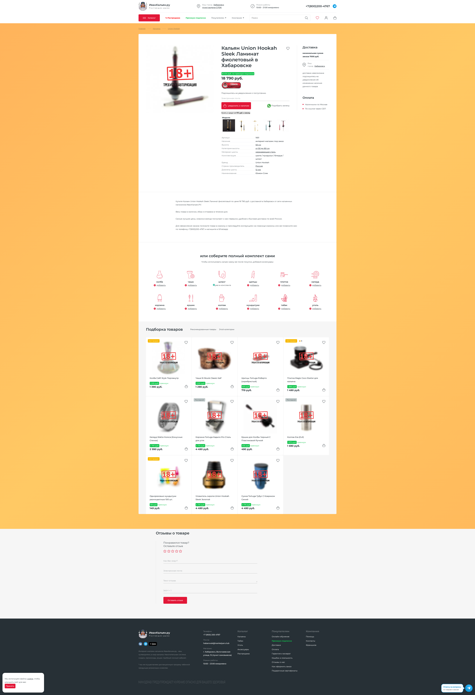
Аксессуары (243, 649)
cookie (30, 679)
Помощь (310, 636)
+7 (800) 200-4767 (211, 635)
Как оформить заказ (281, 666)
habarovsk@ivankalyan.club (216, 643)
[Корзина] (335, 17)
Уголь (240, 645)
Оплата (275, 649)
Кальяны (242, 636)
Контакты (310, 641)
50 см (258, 145)
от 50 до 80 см (263, 148)
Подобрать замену (280, 105)
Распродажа (244, 653)
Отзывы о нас (278, 662)
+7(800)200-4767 (196, 229)
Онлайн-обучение (280, 636)
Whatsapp (223, 229)
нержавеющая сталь (266, 152)
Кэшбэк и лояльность (282, 658)
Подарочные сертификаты (284, 671)
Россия (259, 166)
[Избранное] (317, 17)
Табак (240, 641)
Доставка (276, 645)
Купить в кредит (236, 113)
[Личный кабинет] (326, 17)
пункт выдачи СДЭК (212, 7)
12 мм (258, 169)
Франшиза (311, 645)
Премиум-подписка (282, 641)
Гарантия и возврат (281, 653)
